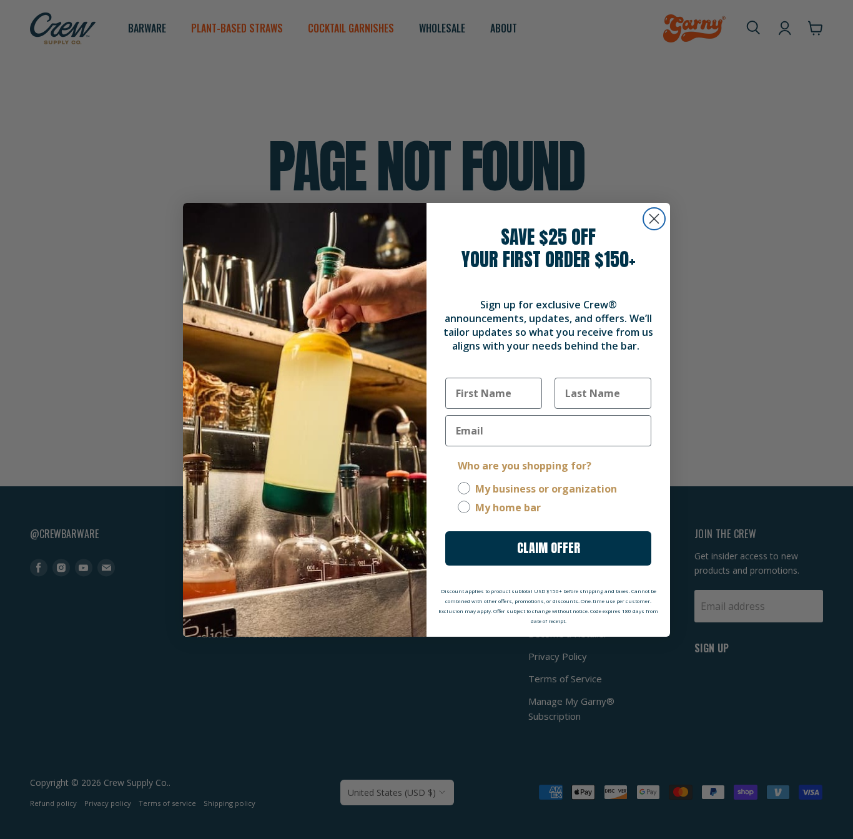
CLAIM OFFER (548, 547)
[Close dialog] (654, 219)
